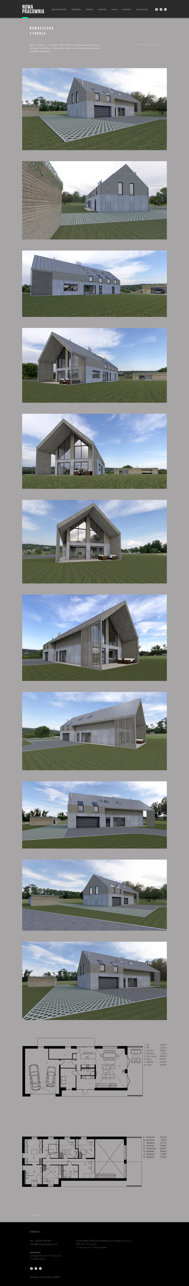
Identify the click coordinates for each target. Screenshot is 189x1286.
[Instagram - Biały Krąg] (161, 9)
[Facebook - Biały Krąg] (156, 9)
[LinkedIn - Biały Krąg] (165, 9)
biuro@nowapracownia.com (43, 1244)
